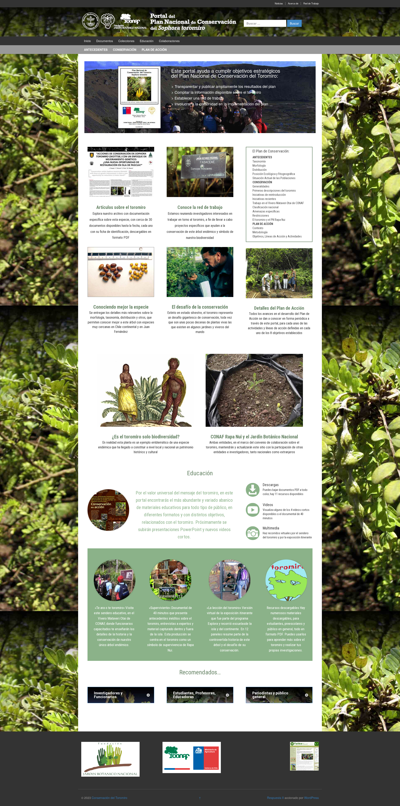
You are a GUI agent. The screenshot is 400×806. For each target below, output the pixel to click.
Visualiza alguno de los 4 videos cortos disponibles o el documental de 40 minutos (286, 514)
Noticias (279, 3)
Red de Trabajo (311, 3)
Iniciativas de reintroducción (269, 194)
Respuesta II (275, 798)
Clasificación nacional (265, 207)
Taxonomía (259, 161)
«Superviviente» (159, 608)
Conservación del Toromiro (109, 798)
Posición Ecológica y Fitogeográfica (273, 174)
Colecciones (126, 41)
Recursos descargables (283, 608)
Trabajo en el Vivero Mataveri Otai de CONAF (278, 203)
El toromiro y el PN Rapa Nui (268, 219)
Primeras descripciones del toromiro (274, 190)
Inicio (87, 41)
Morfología (259, 165)
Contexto (257, 228)
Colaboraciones (169, 41)
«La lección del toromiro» (224, 608)
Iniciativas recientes (264, 199)
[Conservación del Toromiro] (159, 21)
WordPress (311, 798)
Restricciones (260, 215)
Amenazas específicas (266, 211)
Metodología (260, 232)
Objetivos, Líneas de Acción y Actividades (277, 236)
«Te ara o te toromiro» (110, 608)
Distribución (259, 169)
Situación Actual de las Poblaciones (273, 178)
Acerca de (293, 3)
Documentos (104, 41)
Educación (147, 41)
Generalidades (260, 186)
